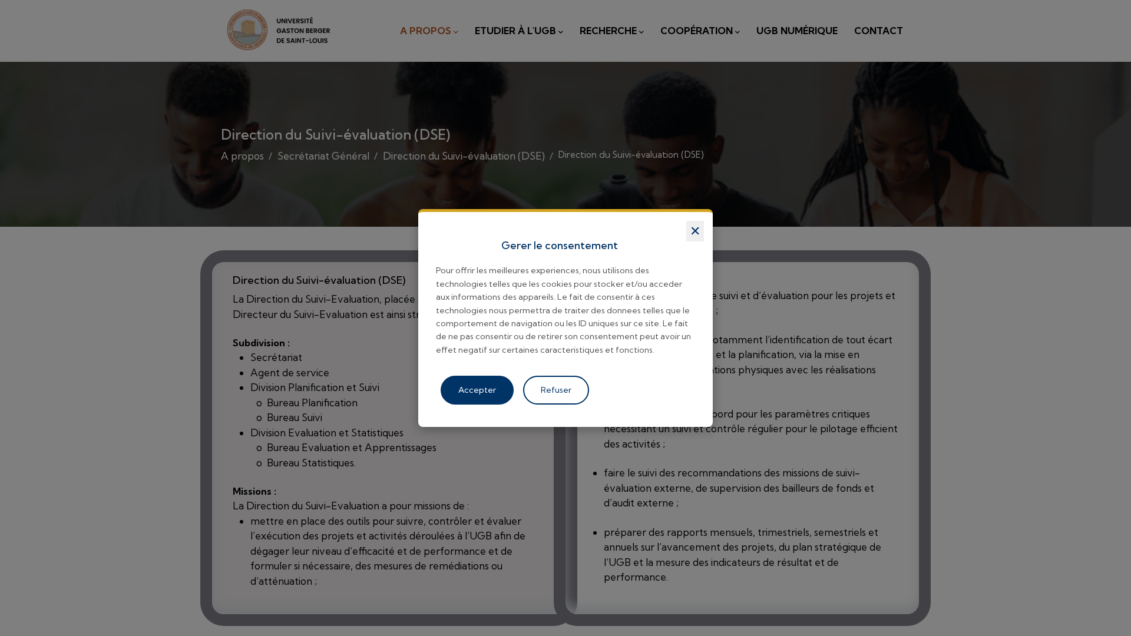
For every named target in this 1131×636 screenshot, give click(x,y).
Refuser (556, 390)
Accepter (477, 390)
